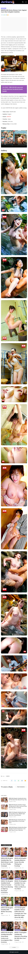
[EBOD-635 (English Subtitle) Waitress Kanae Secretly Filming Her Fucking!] (20, 852)
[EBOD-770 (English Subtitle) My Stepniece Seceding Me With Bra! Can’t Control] (20, 926)
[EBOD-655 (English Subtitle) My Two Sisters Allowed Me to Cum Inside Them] (4, 822)
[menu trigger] (25, 2)
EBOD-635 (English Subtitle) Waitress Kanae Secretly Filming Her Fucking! (20, 862)
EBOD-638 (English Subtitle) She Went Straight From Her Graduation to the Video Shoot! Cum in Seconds (18, 829)
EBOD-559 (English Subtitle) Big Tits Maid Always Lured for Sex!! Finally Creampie (7, 862)
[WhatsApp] (5, 15)
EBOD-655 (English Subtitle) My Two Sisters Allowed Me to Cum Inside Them (17, 821)
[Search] (23, 2)
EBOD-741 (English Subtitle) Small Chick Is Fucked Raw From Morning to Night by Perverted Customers (7, 886)
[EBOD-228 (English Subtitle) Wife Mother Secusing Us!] (7, 901)
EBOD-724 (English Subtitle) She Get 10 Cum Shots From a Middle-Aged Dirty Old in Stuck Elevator (17, 814)
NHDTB (9, 116)
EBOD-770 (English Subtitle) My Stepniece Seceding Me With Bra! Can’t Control (20, 936)
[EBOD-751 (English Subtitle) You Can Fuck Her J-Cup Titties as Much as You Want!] (20, 874)
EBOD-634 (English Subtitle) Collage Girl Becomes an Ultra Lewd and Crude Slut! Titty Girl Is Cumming (18, 806)
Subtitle (3, 8)
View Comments (21, 786)
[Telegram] (6, 15)
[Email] (8, 15)
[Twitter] (3, 15)
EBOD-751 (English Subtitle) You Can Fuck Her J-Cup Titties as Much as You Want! (20, 884)
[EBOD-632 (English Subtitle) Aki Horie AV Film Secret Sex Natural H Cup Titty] (4, 799)
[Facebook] (2, 15)
